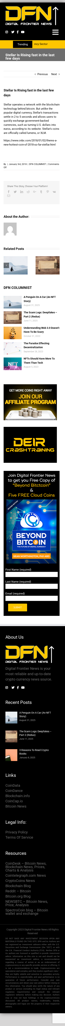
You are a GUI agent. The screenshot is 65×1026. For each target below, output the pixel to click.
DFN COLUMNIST (37, 164)
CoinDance (14, 790)
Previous (42, 74)
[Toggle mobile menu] (56, 32)
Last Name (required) (18, 581)
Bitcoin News (15, 806)
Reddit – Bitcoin (18, 891)
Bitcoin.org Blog (18, 896)
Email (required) (15, 593)
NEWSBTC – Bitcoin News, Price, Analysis (26, 903)
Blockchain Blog (18, 886)
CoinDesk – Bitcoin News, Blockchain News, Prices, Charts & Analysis (25, 867)
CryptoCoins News (20, 880)
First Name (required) (18, 569)
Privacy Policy (16, 832)
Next (54, 74)
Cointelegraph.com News (25, 875)
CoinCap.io (14, 801)
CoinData (12, 785)
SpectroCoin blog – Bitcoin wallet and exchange (26, 912)
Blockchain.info (17, 796)
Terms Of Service (19, 837)
